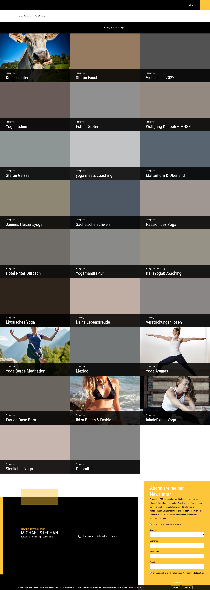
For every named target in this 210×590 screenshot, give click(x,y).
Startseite (5, 5)
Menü (191, 5)
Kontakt (114, 536)
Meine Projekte (40, 16)
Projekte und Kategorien (117, 27)
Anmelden (177, 582)
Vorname (154, 541)
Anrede (153, 530)
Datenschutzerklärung (136, 587)
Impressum (88, 536)
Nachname (154, 551)
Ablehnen (175, 587)
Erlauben (187, 587)
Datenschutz (102, 536)
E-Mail (152, 562)
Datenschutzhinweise (172, 573)
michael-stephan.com (25, 16)
